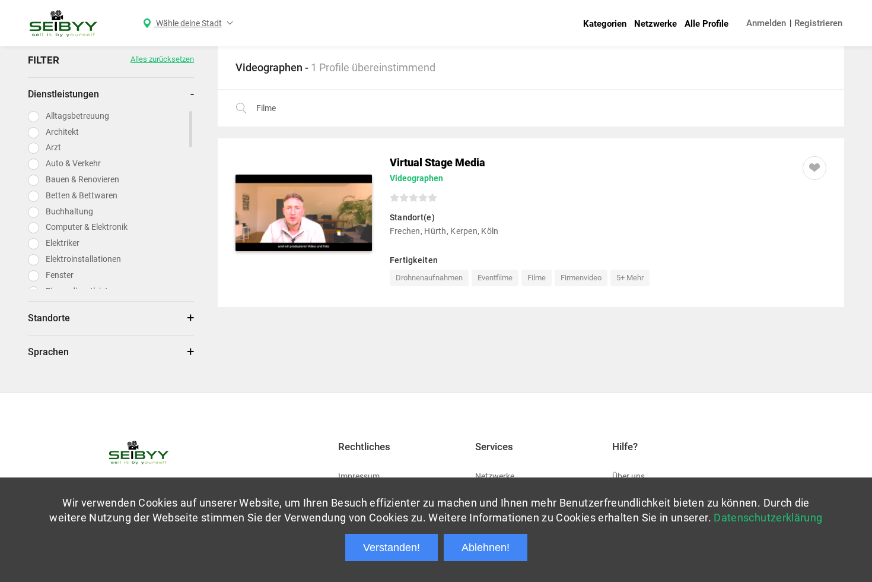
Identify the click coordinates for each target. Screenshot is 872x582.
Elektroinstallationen (83, 259)
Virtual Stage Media (437, 162)
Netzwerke (655, 23)
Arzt (53, 147)
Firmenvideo (581, 277)
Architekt (62, 132)
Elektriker (62, 243)
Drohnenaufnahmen (429, 277)
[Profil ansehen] (303, 213)
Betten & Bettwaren (81, 195)
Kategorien (604, 23)
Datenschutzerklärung (768, 517)
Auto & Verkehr (73, 163)
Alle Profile (706, 23)
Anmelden (766, 23)
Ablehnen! (486, 547)
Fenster (60, 275)
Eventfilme (495, 277)
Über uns (628, 476)
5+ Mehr (630, 277)
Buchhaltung (69, 211)
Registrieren (818, 23)
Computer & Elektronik (87, 227)
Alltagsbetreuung (77, 116)
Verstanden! (391, 547)
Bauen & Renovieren (82, 179)
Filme (536, 277)
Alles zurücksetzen (162, 59)
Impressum (359, 476)
